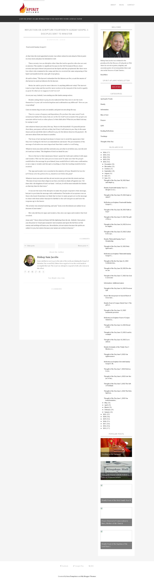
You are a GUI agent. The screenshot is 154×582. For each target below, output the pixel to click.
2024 (105, 157)
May (106, 403)
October (107, 169)
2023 (105, 159)
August (107, 173)
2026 (105, 152)
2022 (105, 162)
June (106, 178)
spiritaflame (54, 40)
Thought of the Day (107, 142)
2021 (105, 414)
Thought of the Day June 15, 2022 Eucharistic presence (115, 311)
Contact (131, 5)
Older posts (31, 246)
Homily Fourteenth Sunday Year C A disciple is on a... (115, 189)
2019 (105, 419)
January (107, 412)
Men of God (104, 115)
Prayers (103, 120)
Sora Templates (72, 576)
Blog (122, 5)
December (108, 164)
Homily (103, 104)
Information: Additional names (114, 283)
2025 (105, 155)
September (108, 171)
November (108, 166)
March (107, 407)
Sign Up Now (116, 87)
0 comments (85, 239)
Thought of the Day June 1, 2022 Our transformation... (116, 399)
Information (105, 109)
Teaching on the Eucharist (111, 454)
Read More (104, 75)
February (108, 410)
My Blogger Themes (88, 576)
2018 (105, 421)
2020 (105, 417)
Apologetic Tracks (107, 99)
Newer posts (82, 246)
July (106, 176)
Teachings (104, 136)
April (106, 405)
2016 (105, 426)
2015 (105, 428)
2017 (105, 424)
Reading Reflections (107, 131)
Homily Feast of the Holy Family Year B (116, 500)
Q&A (102, 126)
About (113, 5)
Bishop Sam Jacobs (47, 257)
